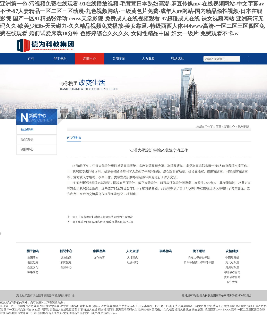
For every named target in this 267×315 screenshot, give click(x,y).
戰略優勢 (32, 272)
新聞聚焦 (27, 139)
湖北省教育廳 (232, 272)
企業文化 (32, 267)
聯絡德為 (177, 58)
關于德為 (60, 58)
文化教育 (99, 257)
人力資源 (148, 58)
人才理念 (132, 257)
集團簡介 (32, 257)
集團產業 (119, 58)
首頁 (31, 58)
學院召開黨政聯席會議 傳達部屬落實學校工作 (106, 221)
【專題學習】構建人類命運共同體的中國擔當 (105, 217)
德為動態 (27, 129)
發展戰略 (32, 262)
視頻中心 (27, 149)
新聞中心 (89, 58)
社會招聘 (132, 262)
